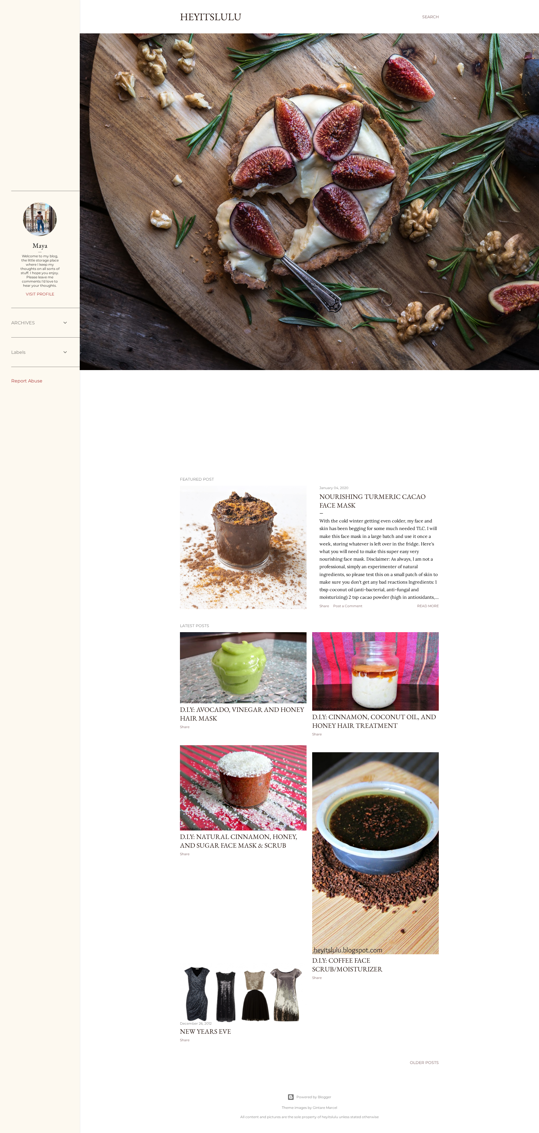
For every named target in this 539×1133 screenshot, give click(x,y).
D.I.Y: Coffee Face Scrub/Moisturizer (347, 964)
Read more (428, 606)
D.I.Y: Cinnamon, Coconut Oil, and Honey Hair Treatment (374, 721)
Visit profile (40, 294)
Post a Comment (347, 606)
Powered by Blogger (313, 1097)
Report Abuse (26, 381)
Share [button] (324, 606)
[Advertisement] (309, 423)
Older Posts (424, 1062)
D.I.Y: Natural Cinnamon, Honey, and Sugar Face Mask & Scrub (238, 841)
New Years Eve (205, 1031)
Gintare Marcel (325, 1108)
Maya (40, 245)
